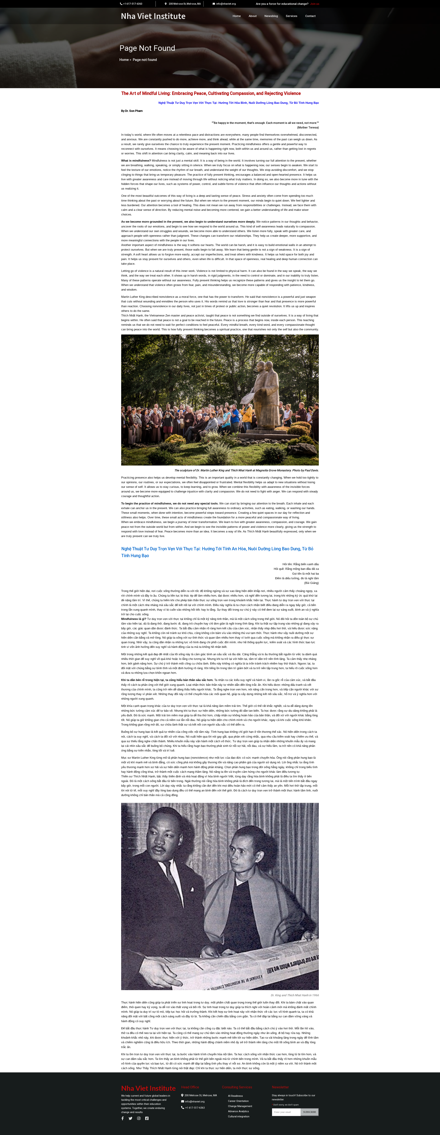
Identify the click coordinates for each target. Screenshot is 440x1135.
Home (124, 60)
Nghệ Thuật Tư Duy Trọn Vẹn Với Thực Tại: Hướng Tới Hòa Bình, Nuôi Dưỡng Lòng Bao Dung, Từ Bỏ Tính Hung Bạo (238, 102)
